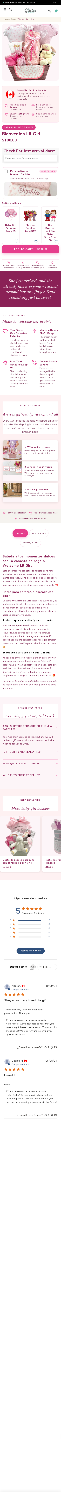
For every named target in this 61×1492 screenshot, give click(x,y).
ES (54, 2)
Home (6, 19)
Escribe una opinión (30, 950)
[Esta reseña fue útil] (46, 1047)
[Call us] (49, 11)
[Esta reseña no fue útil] (52, 1047)
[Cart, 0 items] (56, 11)
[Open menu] (5, 9)
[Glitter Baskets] (30, 11)
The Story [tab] (20, 533)
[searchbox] (17, 967)
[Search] (10, 9)
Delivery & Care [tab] (30, 542)
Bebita (13, 19)
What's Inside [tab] (39, 533)
